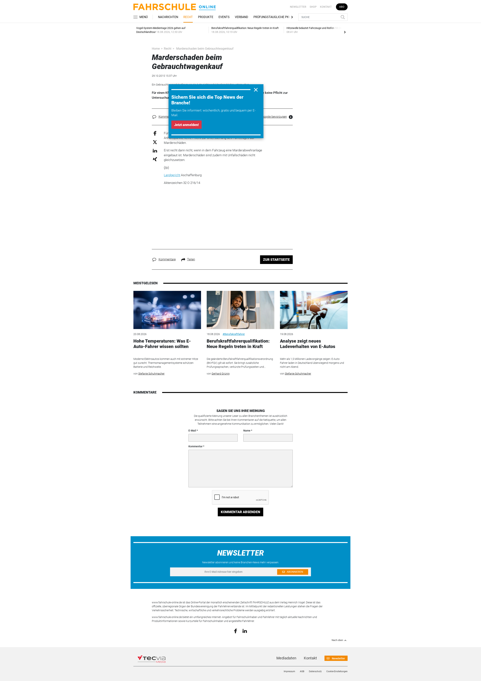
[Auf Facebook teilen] (155, 133)
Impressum (289, 671)
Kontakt (326, 6)
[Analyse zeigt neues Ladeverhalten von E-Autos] (314, 310)
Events (224, 17)
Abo (341, 6)
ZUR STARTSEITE (276, 260)
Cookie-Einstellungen (337, 671)
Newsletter (298, 6)
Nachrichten (168, 17)
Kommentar (195, 446)
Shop (313, 6)
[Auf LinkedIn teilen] (155, 150)
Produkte (205, 17)
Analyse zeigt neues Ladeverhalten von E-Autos (307, 343)
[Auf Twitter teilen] (155, 142)
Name (246, 430)
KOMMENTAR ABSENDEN (240, 512)
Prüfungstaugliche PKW (272, 17)
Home (156, 48)
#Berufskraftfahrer (234, 334)
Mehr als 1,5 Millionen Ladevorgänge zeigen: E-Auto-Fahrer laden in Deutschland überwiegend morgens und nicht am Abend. (312, 362)
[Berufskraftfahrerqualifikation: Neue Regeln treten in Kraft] (240, 310)
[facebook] (235, 630)
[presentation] (345, 32)
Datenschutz (315, 671)
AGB (302, 671)
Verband (241, 17)
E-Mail (192, 430)
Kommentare (167, 116)
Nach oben (337, 640)
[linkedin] (245, 630)
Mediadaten (286, 658)
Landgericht (172, 175)
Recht (188, 17)
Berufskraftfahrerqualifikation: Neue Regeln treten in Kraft (238, 343)
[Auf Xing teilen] (155, 159)
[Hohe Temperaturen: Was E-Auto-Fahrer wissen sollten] (167, 310)
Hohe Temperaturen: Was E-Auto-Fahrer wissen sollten (162, 343)
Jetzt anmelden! (186, 125)
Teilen (191, 259)
